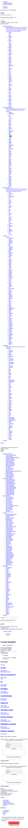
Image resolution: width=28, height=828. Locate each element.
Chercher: (3, 617)
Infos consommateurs (7, 4)
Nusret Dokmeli (9, 540)
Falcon (7, 583)
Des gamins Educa (10, 468)
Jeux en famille (9, 509)
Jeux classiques (9, 496)
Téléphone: (7, 745)
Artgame (8, 568)
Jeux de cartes (9, 499)
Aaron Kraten (9, 525)
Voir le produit (4, 670)
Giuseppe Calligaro (10, 517)
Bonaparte (8, 573)
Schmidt (8, 607)
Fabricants (5, 345)
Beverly (7, 570)
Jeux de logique (9, 501)
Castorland (8, 574)
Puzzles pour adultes (7, 107)
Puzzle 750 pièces (10, 484)
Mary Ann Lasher (10, 522)
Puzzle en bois (9, 469)
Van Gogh (8, 542)
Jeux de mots (9, 503)
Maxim (7, 595)
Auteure (5, 235)
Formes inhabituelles (10, 479)
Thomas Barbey (9, 529)
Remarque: (14, 748)
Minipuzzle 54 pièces (10, 464)
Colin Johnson (9, 521)
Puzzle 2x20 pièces (10, 458)
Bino (7, 572)
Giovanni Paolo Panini (11, 531)
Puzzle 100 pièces (10, 474)
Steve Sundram (9, 548)
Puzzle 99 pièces (9, 473)
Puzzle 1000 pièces (10, 485)
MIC (7, 596)
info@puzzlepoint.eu (8, 789)
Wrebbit (7, 612)
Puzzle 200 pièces (10, 476)
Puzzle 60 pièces (9, 466)
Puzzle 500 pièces (10, 482)
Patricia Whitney (9, 538)
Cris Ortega (8, 563)
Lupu (7, 593)
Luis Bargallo (9, 536)
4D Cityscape (9, 567)
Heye (7, 586)
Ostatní (7, 599)
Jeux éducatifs (9, 508)
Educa (7, 579)
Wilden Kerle (9, 561)
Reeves (7, 605)
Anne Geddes (9, 549)
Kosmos (8, 590)
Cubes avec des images (11, 455)
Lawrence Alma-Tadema (11, 514)
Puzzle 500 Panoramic (11, 483)
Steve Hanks (8, 537)
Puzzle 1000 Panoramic (11, 487)
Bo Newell (8, 541)
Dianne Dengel (9, 530)
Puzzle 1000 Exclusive (11, 488)
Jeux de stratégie (9, 506)
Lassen (7, 545)
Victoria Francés (9, 553)
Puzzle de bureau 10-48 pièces (12, 457)
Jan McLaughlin (9, 535)
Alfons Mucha (9, 552)
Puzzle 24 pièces (9, 456)
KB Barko (8, 589)
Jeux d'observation (10, 498)
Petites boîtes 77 (9, 472)
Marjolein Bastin (9, 562)
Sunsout (7, 610)
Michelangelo (9, 546)
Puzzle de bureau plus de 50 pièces (13, 471)
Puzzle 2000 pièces (10, 490)
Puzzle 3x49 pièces (10, 463)
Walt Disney (8, 543)
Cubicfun (8, 577)
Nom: (7, 743)
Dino (7, 578)
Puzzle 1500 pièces (10, 489)
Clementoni (8, 575)
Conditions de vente (7, 2)
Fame (7, 584)
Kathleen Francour (10, 554)
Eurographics (9, 582)
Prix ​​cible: (8, 747)
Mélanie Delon (9, 564)
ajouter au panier (4, 652)
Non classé (12, 629)
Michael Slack (9, 519)
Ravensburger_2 (9, 604)
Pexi (7, 601)
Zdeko (7, 614)
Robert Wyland (9, 557)
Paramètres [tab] (5, 655)
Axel (7, 569)
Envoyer (2, 760)
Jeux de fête (8, 500)
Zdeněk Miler (9, 547)
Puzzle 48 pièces (9, 461)
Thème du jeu (7, 629)
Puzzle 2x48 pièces (10, 462)
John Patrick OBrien (10, 533)
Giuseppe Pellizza (10, 515)
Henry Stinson (9, 524)
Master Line (8, 594)
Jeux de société (6, 187)
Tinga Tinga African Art (11, 526)
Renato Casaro (9, 558)
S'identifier (5, 7)
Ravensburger (9, 603)
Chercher (2, 13)
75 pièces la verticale (10, 480)
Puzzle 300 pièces (10, 477)
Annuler (6, 760)
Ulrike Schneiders (10, 556)
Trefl (7, 611)
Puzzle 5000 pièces (10, 493)
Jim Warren (8, 551)
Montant (2, 651)
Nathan (7, 598)
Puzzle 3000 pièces (10, 492)
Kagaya (5, 805)
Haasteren (8, 559)
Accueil (2, 629)
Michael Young (9, 527)
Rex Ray (8, 516)
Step (7, 609)
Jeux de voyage (9, 511)
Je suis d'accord (14, 822)
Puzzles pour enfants (7, 26)
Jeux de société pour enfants (12, 505)
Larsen (7, 591)
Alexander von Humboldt (8, 803)
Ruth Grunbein (9, 520)
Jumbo (7, 588)
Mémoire (8, 510)
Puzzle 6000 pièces (10, 494)
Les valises (8, 467)
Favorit (7, 585)
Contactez (5, 1)
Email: (7, 744)
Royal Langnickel (10, 606)
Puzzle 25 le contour (10, 460)
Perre (7, 600)
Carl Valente (8, 532)
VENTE (5, 440)
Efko (7, 580)
